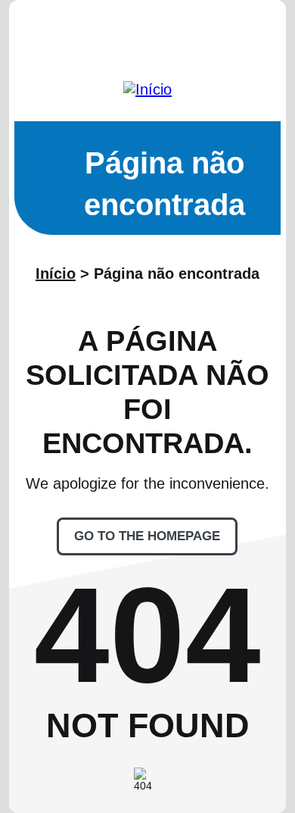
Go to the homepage (147, 536)
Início (56, 273)
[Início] (147, 89)
